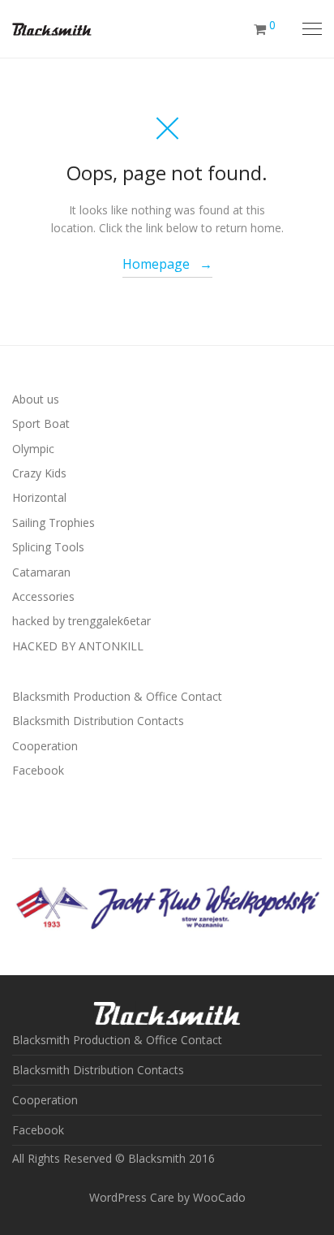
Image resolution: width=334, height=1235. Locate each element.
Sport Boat (41, 423)
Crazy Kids (39, 473)
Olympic (33, 448)
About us (35, 399)
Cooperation (45, 746)
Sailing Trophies (53, 522)
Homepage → (167, 264)
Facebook (38, 770)
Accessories (43, 596)
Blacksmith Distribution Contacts (98, 720)
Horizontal (39, 497)
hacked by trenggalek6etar (81, 620)
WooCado (219, 1197)
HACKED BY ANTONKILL (77, 646)
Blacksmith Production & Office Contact (117, 696)
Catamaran (41, 572)
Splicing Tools (48, 547)
